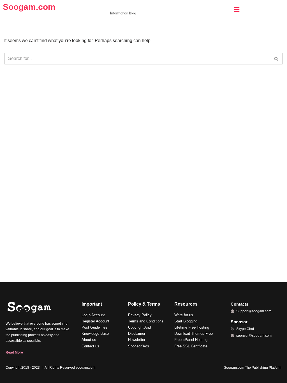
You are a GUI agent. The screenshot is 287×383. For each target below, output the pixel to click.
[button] (236, 10)
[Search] (276, 58)
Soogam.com (29, 6)
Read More (14, 352)
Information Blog (123, 13)
